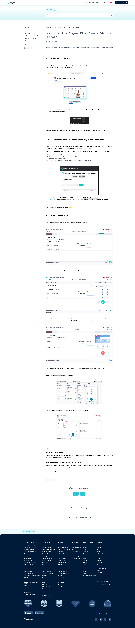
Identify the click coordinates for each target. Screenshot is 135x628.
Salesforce (85, 545)
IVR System (60, 551)
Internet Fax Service (62, 562)
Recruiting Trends (46, 586)
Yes (76, 494)
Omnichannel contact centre (64, 577)
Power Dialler (61, 556)
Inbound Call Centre (76, 547)
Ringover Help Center (51, 27)
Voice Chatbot (27, 558)
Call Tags (60, 575)
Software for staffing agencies (49, 564)
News (98, 558)
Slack (84, 573)
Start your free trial (121, 2)
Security (99, 560)
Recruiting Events (46, 584)
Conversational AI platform (30, 551)
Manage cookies (101, 574)
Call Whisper (60, 584)
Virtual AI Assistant (28, 560)
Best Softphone (45, 556)
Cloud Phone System (47, 571)
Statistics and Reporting (63, 580)
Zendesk (85, 547)
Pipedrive (85, 556)
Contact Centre (75, 553)
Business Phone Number (47, 566)
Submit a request (93, 2)
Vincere (85, 566)
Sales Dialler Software (29, 549)
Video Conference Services (64, 549)
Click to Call (60, 564)
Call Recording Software (63, 588)
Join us (98, 549)
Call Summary (27, 569)
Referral (99, 551)
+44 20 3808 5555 (103, 581)
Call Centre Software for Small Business (31, 583)
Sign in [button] (105, 2)
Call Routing (27, 566)
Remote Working (76, 558)
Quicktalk (44, 590)
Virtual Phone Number (63, 558)
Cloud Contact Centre (29, 571)
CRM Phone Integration (47, 573)
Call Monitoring (61, 582)
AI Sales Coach (27, 580)
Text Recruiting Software (48, 558)
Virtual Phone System (29, 588)
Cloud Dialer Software (29, 573)
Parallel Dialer (45, 545)
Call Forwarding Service (63, 547)
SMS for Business (62, 569)
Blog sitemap (45, 588)
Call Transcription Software (30, 564)
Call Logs (60, 586)
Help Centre (100, 572)
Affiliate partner (100, 553)
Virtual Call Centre (28, 592)
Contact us (99, 545)
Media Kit (99, 556)
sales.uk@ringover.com (104, 584)
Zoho (84, 553)
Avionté (85, 562)
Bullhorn (85, 560)
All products (45, 575)
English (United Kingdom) (104, 613)
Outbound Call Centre (77, 545)
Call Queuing (27, 585)
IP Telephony (75, 549)
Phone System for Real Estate (31, 562)
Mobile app (44, 580)
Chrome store (90, 65)
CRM (73, 27)
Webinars (99, 570)
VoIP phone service (46, 551)
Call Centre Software (76, 551)
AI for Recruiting (45, 569)
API (84, 577)
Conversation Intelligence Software (32, 575)
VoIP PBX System (46, 595)
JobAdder (85, 564)
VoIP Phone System (62, 553)
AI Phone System (28, 556)
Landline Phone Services (30, 594)
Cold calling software (47, 547)
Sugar (84, 571)
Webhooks (85, 580)
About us (99, 547)
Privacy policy (100, 564)
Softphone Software (46, 553)
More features (61, 593)
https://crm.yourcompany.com (77, 160)
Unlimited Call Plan (62, 566)
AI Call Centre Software (29, 577)
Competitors (45, 577)
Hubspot (85, 549)
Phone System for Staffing (30, 547)
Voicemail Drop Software (63, 571)
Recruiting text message (29, 545)
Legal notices (100, 562)
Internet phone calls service (48, 549)
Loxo (84, 569)
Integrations (67, 27)
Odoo (77, 27)
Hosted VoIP (45, 562)
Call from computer (76, 556)
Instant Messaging (62, 560)
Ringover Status (30, 531)
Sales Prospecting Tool (29, 553)
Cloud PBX (26, 590)
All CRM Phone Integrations (89, 575)
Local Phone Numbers (63, 590)
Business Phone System (63, 545)
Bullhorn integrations (46, 560)
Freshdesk (85, 551)
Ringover (60, 27)
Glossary (44, 582)
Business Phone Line (47, 593)
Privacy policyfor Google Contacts (101, 567)
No (83, 494)
